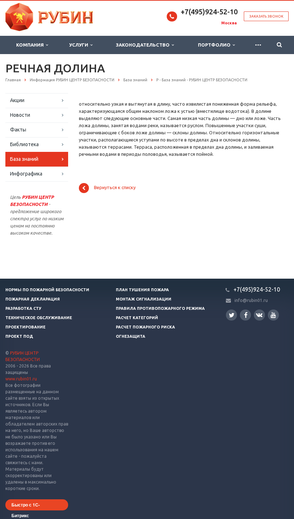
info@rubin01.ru (251, 300)
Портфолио (215, 44)
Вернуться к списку (115, 187)
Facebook (245, 315)
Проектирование (25, 327)
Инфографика (26, 174)
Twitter (231, 315)
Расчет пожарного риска (145, 327)
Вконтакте (259, 315)
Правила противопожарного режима (160, 308)
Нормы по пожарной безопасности (47, 290)
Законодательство (144, 44)
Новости (20, 115)
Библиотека (24, 144)
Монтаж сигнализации (143, 299)
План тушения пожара (142, 290)
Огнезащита (130, 336)
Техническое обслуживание (38, 318)
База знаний (24, 159)
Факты (18, 130)
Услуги (79, 44)
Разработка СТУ (23, 308)
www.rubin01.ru (21, 378)
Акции (17, 100)
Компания (31, 44)
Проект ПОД (19, 336)
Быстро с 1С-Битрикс (25, 505)
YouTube (273, 315)
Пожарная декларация (32, 299)
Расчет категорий (137, 318)
